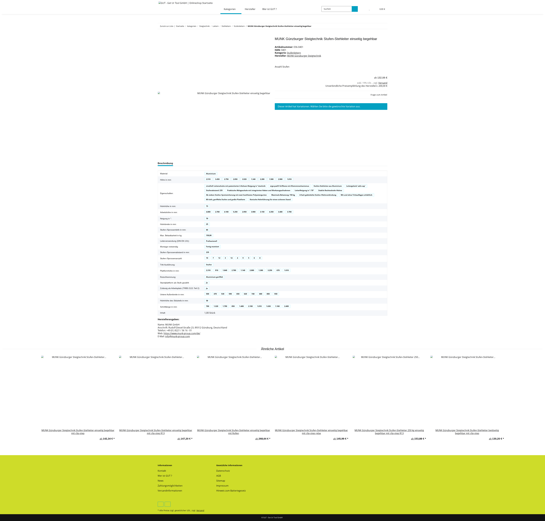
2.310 (208, 270)
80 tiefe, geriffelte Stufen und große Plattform (225, 199)
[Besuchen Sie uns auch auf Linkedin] (167, 504)
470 (215, 294)
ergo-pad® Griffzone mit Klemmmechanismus (289, 186)
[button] (363, 9)
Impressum (222, 485)
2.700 (217, 212)
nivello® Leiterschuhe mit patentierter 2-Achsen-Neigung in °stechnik (235, 186)
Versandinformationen (170, 490)
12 (219, 258)
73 (207, 206)
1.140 (243, 270)
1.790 (225, 306)
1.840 (225, 270)
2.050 (235, 179)
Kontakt (162, 470)
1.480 (241, 306)
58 (207, 300)
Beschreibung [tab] (165, 163)
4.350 (271, 212)
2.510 (208, 179)
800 (268, 294)
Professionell (211, 241)
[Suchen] (355, 9)
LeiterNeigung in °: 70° (304, 190)
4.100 (226, 212)
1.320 (216, 306)
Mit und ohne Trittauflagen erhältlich (356, 195)
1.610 (286, 270)
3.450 (217, 179)
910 (216, 270)
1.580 (271, 179)
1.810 (289, 179)
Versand (382, 82)
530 (222, 294)
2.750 (226, 179)
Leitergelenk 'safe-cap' (355, 186)
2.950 (244, 212)
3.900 (253, 212)
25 (207, 224)
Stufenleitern (294, 52)
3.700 (289, 212)
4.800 (208, 212)
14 (231, 258)
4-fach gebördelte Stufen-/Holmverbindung (317, 195)
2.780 (234, 270)
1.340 (253, 179)
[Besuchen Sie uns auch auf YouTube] (161, 504)
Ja (207, 282)
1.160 (277, 306)
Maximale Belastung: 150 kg (283, 195)
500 (207, 294)
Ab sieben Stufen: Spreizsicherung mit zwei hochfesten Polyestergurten (236, 195)
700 (207, 306)
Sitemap (220, 480)
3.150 (262, 212)
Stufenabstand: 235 (214, 190)
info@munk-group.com (177, 336)
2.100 (250, 306)
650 (237, 294)
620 (245, 294)
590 (230, 294)
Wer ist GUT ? (269, 9)
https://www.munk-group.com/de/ (182, 333)
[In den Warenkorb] (160, 35)
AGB (218, 475)
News (161, 480)
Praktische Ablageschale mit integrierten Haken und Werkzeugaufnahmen (258, 190)
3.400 (280, 212)
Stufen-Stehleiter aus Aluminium (328, 186)
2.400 (286, 306)
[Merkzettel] (369, 9)
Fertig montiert (212, 246)
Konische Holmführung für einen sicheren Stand (270, 199)
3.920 (244, 179)
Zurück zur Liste (166, 26)
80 (207, 230)
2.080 (252, 270)
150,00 (208, 235)
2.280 (262, 179)
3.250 (270, 270)
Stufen (209, 264)
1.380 (261, 270)
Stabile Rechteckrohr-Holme (330, 190)
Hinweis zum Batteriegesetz (231, 490)
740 (252, 294)
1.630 (268, 306)
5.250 (235, 212)
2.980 (280, 179)
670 (278, 270)
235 (207, 252)
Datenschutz (223, 470)
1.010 (259, 306)
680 (260, 294)
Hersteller (250, 9)
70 (207, 218)
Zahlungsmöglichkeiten (170, 485)
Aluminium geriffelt (214, 277)
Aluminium (211, 173)
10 (207, 258)
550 (275, 294)
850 (233, 306)
